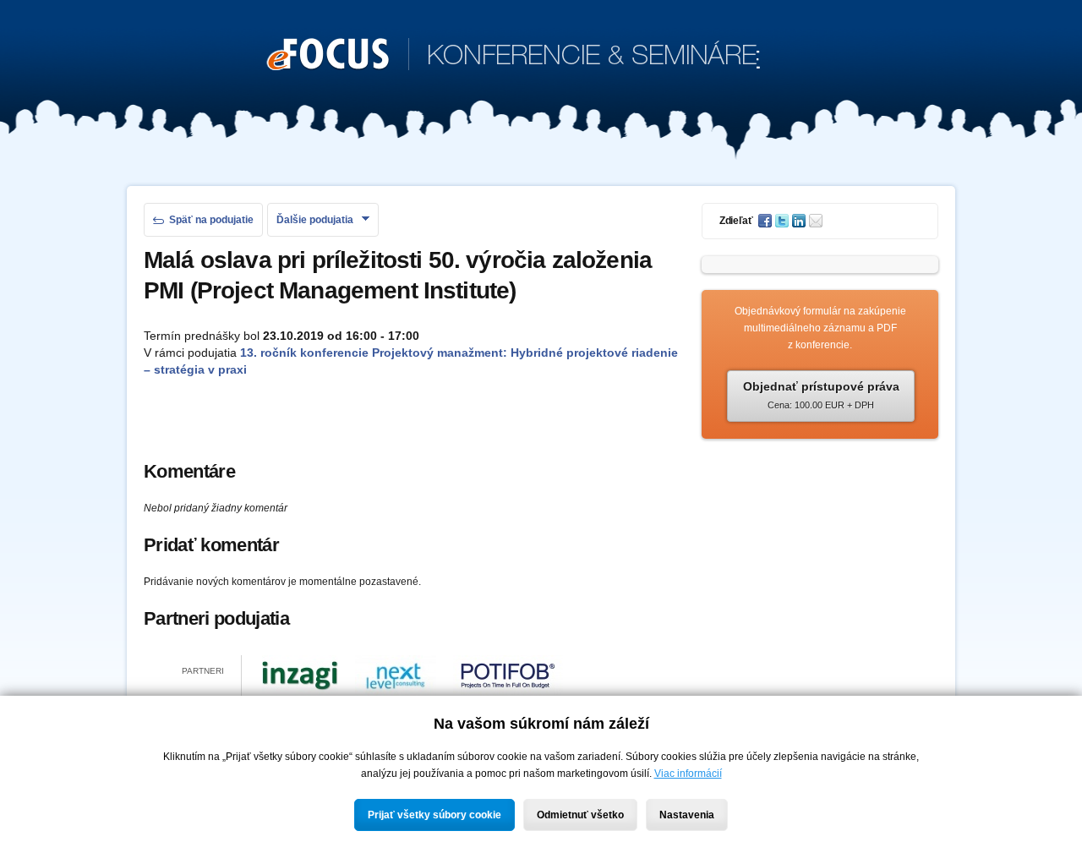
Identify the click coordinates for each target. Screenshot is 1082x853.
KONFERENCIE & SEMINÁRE (513, 57)
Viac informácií (688, 773)
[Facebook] (766, 220)
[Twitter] (783, 220)
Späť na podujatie (211, 220)
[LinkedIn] (800, 220)
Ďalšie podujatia (314, 220)
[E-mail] (817, 220)
